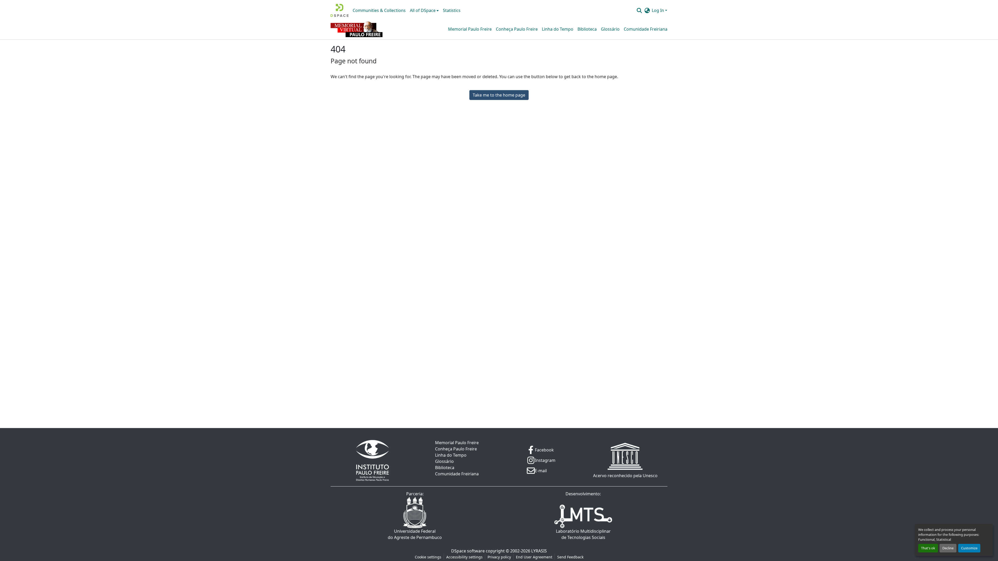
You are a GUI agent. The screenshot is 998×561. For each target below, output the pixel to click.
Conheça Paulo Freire (517, 29)
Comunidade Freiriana (645, 29)
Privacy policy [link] (499, 557)
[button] (340, 10)
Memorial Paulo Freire (470, 29)
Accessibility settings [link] (464, 557)
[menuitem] (424, 10)
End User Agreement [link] (534, 557)
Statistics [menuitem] (452, 10)
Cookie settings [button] (428, 557)
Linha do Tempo (557, 29)
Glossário (610, 29)
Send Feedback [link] (570, 557)
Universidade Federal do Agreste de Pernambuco (415, 534)
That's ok (928, 548)
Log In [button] (658, 10)
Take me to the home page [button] (499, 95)
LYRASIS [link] (539, 551)
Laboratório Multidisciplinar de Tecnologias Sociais (583, 534)
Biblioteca (587, 29)
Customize (969, 548)
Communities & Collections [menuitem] (379, 10)
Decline (948, 548)
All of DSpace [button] (423, 10)
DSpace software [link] (468, 551)
